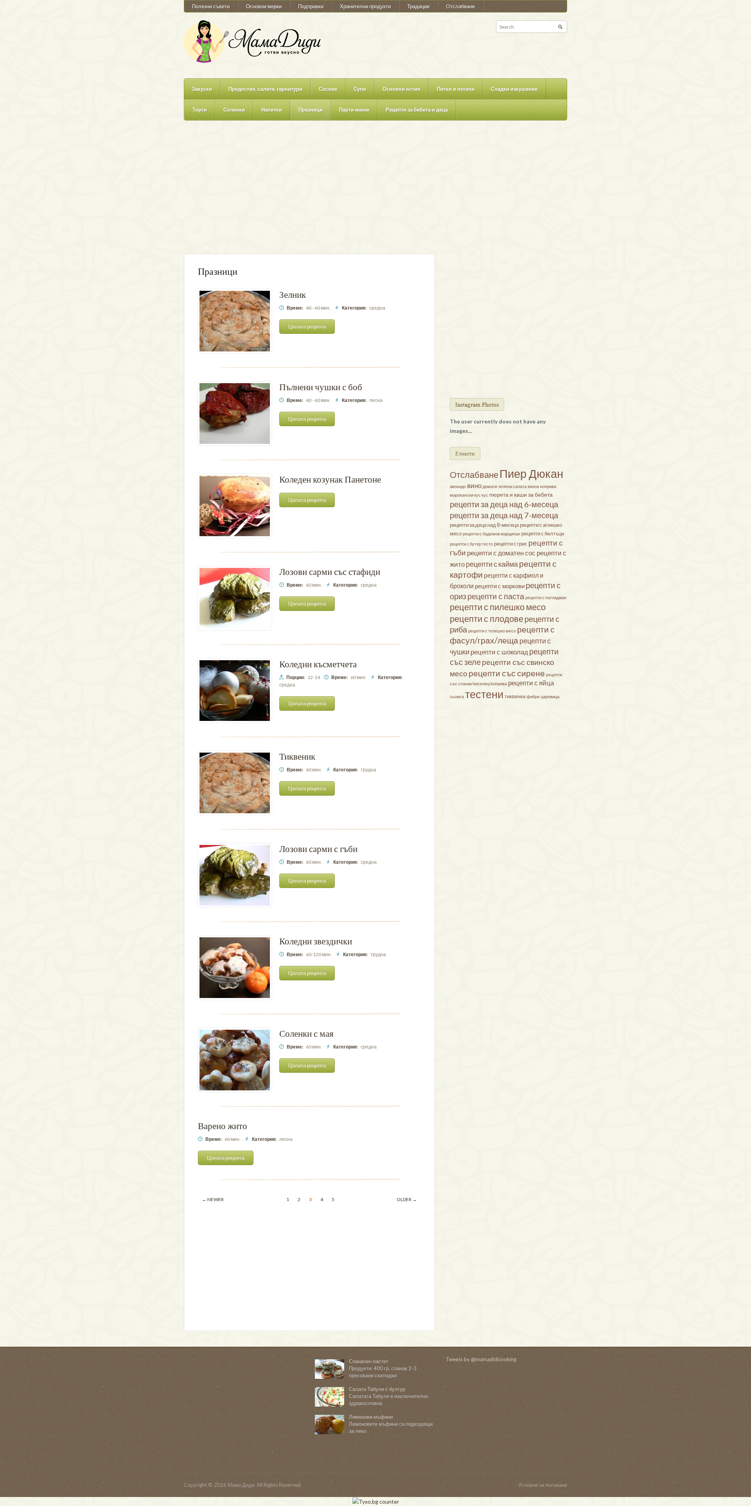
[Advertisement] (375, 191)
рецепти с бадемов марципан (491, 533)
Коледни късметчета (318, 664)
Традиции (418, 6)
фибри (532, 696)
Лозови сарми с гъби (318, 848)
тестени (484, 694)
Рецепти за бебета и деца (417, 109)
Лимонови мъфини (371, 1417)
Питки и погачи (455, 89)
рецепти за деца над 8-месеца (484, 525)
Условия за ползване (542, 1485)
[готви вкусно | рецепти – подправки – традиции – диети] (252, 41)
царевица (550, 696)
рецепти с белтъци (542, 533)
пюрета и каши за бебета (521, 494)
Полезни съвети (211, 6)
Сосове (328, 89)
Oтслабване (460, 6)
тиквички (515, 696)
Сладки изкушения (514, 89)
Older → (407, 1199)
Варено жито (222, 1125)
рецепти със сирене (507, 673)
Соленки (234, 109)
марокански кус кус (469, 494)
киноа (533, 486)
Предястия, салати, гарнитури (265, 89)
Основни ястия (401, 89)
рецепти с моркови (500, 585)
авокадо (458, 486)
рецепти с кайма (492, 564)
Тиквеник (297, 756)
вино (474, 485)
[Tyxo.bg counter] (375, 1501)
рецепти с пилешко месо (498, 607)
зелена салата (512, 486)
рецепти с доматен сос (501, 553)
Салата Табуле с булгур (377, 1389)
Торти (199, 109)
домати (490, 486)
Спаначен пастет (368, 1361)
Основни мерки (264, 6)
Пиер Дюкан (531, 473)
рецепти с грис (510, 543)
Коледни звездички (315, 941)
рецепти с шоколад (499, 652)
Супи (360, 89)
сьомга (457, 696)
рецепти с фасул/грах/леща (502, 634)
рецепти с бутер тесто (471, 543)
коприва (548, 486)
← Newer (213, 1199)
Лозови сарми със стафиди (329, 571)
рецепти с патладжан (545, 597)
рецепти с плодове (486, 618)
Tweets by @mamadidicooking (481, 1359)
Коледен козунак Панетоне (330, 479)
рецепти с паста (495, 596)
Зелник (292, 294)
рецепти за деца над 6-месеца (504, 504)
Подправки (310, 6)
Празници (310, 109)
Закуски (202, 89)
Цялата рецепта (307, 326)
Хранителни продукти (365, 6)
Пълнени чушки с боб (320, 387)
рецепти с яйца (531, 683)
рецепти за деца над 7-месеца (504, 515)
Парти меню (354, 109)
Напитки (271, 109)
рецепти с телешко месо (492, 630)
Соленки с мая (306, 1033)
